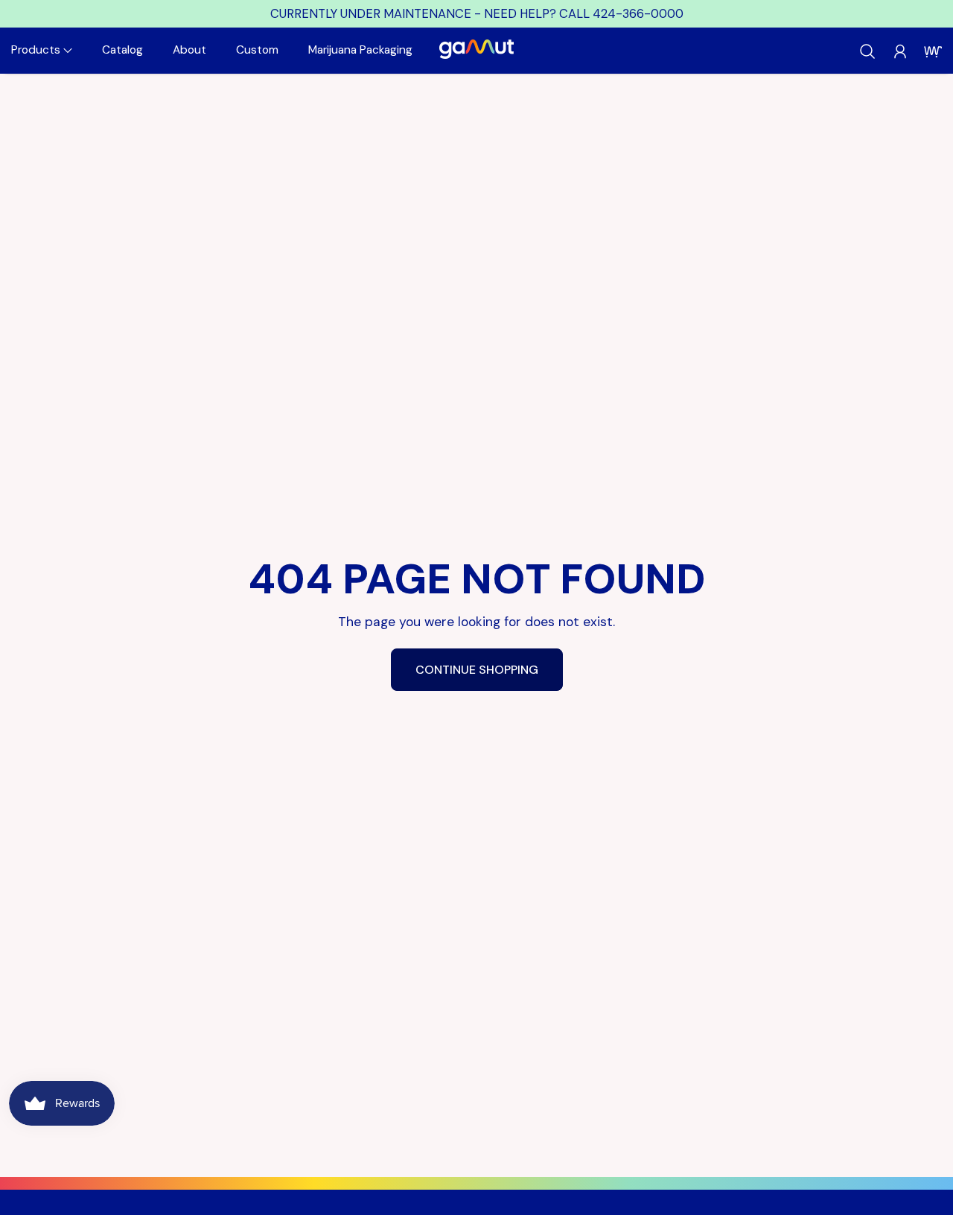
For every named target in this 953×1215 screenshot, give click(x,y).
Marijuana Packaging (360, 49)
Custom (257, 49)
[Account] (900, 51)
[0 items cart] (933, 51)
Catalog (122, 49)
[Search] (867, 51)
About (189, 49)
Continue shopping (476, 669)
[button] (41, 50)
